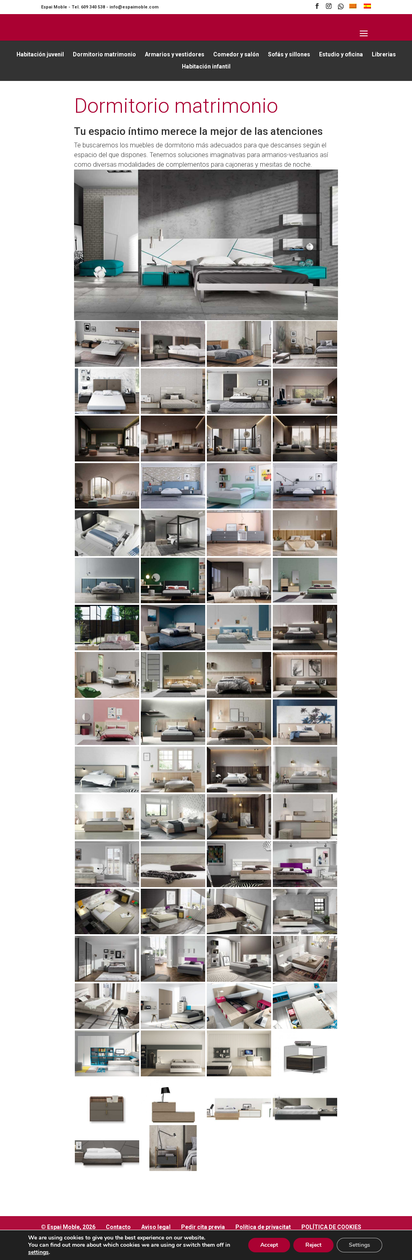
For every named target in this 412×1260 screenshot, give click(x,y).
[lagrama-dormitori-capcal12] (239, 695)
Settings (359, 1245)
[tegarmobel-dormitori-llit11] (239, 979)
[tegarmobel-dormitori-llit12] (305, 979)
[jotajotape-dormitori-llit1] (239, 506)
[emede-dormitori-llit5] (239, 364)
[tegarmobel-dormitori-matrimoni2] (239, 1026)
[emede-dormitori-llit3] (107, 364)
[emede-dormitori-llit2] (239, 1121)
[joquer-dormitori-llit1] (305, 412)
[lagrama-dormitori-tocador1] (305, 837)
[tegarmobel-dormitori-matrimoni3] (305, 1026)
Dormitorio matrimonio (104, 55)
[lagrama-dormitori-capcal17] (239, 743)
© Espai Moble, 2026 (68, 1227)
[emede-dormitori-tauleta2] (173, 1169)
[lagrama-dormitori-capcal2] (107, 601)
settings (38, 1252)
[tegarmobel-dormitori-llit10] (173, 979)
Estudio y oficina (341, 55)
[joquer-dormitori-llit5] (305, 459)
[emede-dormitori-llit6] (305, 364)
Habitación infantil (206, 67)
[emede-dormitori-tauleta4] (107, 1121)
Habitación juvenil (40, 55)
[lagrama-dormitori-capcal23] (107, 837)
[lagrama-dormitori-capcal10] (107, 695)
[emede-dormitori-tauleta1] (305, 1074)
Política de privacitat (263, 1227)
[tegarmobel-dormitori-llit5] (107, 932)
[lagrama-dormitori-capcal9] (305, 648)
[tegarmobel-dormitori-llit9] (107, 979)
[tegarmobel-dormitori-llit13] (107, 1026)
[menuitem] (352, 8)
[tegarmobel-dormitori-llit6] (173, 932)
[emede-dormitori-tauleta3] (173, 1121)
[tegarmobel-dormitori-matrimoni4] (107, 1074)
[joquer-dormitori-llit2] (107, 459)
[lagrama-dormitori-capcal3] (173, 601)
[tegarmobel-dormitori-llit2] (173, 885)
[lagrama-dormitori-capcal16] (173, 743)
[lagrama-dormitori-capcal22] (305, 790)
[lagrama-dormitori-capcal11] (173, 695)
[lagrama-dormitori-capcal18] (305, 743)
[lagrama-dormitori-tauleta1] (239, 837)
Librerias (384, 55)
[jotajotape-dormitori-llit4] (107, 554)
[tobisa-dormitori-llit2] (239, 1074)
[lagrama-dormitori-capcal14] (305, 695)
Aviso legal (156, 1227)
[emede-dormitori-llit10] (239, 412)
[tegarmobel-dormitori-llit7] (239, 932)
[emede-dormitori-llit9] (173, 412)
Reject (313, 1245)
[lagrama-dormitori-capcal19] (107, 790)
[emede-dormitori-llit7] (107, 1169)
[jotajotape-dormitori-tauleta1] (239, 554)
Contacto (118, 1227)
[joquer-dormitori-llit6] (107, 506)
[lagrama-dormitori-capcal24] (173, 837)
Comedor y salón (236, 55)
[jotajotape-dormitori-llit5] (173, 554)
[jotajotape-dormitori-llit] (173, 506)
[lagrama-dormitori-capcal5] (305, 601)
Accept (269, 1245)
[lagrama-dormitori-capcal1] (305, 554)
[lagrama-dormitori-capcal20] (173, 790)
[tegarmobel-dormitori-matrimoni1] (173, 1026)
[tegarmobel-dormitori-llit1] (107, 885)
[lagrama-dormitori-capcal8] (239, 648)
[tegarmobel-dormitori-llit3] (239, 885)
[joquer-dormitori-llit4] (239, 459)
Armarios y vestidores (174, 55)
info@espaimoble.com (134, 7)
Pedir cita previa (203, 1227)
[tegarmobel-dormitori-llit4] (305, 885)
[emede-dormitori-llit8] (107, 412)
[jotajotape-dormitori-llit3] (305, 506)
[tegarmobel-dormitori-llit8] (305, 932)
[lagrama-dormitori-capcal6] (107, 648)
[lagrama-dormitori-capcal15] (107, 743)
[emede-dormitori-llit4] (173, 364)
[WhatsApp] (341, 9)
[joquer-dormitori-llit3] (173, 459)
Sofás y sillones (289, 55)
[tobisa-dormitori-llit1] (173, 1074)
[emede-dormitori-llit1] (305, 1121)
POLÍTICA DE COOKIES (331, 1227)
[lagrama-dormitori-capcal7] (173, 648)
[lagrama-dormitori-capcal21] (239, 790)
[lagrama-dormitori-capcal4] (239, 601)
